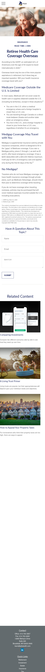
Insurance (22, 668)
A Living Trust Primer (10, 381)
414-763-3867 (25, 633)
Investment (22, 662)
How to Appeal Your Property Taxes (17, 428)
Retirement (22, 660)
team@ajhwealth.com (22, 646)
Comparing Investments (11, 335)
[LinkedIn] (22, 649)
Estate (22, 665)
